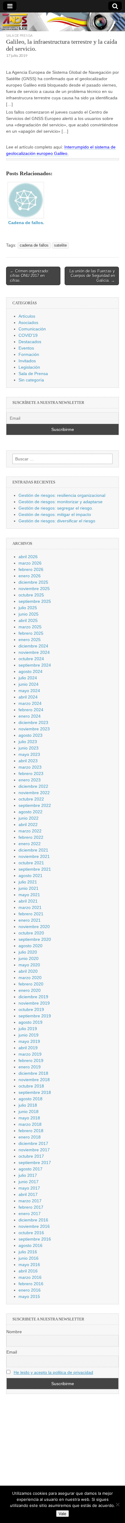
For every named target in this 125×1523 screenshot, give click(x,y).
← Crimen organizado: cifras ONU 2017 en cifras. (29, 276)
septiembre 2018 (35, 1092)
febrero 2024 (31, 709)
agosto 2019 (30, 1022)
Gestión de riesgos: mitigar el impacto (55, 514)
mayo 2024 (29, 690)
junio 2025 (29, 614)
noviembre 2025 (34, 588)
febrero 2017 (31, 1207)
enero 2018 (30, 1137)
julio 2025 (28, 607)
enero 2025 (30, 639)
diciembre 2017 (33, 1143)
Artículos (27, 316)
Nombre (14, 1331)
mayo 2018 (29, 1117)
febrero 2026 (31, 569)
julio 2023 (28, 741)
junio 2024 (29, 684)
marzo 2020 (30, 977)
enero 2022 (30, 843)
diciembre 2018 (33, 1073)
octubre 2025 (31, 594)
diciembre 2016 (33, 1219)
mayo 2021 (29, 894)
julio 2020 (28, 952)
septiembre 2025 (35, 601)
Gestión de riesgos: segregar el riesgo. (56, 508)
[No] (117, 1504)
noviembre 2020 (34, 926)
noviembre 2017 (34, 1149)
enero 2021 (30, 920)
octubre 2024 (31, 658)
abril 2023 (28, 760)
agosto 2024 (30, 671)
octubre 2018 (31, 1086)
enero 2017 (30, 1213)
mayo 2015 (29, 1296)
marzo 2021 (30, 907)
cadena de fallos (34, 245)
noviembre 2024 (34, 652)
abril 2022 (28, 824)
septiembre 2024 (35, 665)
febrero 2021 (31, 913)
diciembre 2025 (33, 582)
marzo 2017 (30, 1200)
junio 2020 (29, 958)
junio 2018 (29, 1111)
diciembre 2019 (33, 996)
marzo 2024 (30, 703)
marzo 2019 (30, 1054)
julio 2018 (28, 1105)
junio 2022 (29, 818)
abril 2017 (28, 1194)
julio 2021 (28, 881)
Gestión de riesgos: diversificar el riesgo (57, 520)
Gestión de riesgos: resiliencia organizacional (62, 495)
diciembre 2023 (33, 722)
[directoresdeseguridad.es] (62, 22)
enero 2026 (30, 575)
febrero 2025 (31, 633)
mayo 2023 (29, 754)
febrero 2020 (31, 984)
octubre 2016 (31, 1232)
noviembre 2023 (34, 728)
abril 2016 (28, 1271)
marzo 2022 (30, 830)
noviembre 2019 (34, 1003)
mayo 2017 (29, 1188)
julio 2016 (28, 1251)
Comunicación (32, 328)
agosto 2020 (30, 945)
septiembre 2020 (35, 939)
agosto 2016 (30, 1245)
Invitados (27, 360)
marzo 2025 (30, 626)
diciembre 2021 (33, 850)
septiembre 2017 (35, 1162)
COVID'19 (28, 335)
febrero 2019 (31, 1060)
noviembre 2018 (34, 1079)
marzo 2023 (30, 767)
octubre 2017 (31, 1156)
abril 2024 (28, 697)
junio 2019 (29, 1035)
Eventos (26, 348)
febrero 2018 (31, 1130)
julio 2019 (28, 1028)
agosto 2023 (30, 735)
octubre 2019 (31, 1009)
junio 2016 (29, 1258)
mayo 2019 (29, 1041)
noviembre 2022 (34, 792)
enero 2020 (30, 990)
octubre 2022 (31, 799)
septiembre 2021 (35, 869)
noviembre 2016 (34, 1226)
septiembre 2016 (35, 1239)
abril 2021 (28, 901)
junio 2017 (29, 1181)
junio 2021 (29, 888)
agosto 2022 (30, 811)
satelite (60, 245)
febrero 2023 (31, 773)
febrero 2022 (31, 837)
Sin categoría (31, 379)
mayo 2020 (29, 964)
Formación (29, 354)
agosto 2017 (30, 1168)
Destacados (30, 341)
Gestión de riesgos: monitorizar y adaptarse (61, 501)
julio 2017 (28, 1175)
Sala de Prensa (19, 35)
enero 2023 (30, 779)
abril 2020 (28, 971)
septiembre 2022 (35, 805)
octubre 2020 (31, 933)
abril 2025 (28, 620)
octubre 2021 (31, 862)
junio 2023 (29, 748)
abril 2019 (28, 1047)
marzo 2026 (30, 563)
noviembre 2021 (34, 856)
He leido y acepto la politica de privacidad (53, 1372)
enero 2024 (30, 716)
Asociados (28, 322)
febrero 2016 (31, 1283)
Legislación (29, 367)
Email (11, 1352)
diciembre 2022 (33, 786)
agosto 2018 (30, 1098)
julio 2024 (28, 677)
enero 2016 (30, 1290)
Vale (62, 1513)
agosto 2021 (30, 875)
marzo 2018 (30, 1124)
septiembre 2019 (35, 1015)
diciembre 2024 (33, 646)
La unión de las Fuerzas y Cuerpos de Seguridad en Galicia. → (92, 276)
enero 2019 (30, 1066)
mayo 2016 (29, 1264)
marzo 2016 (30, 1277)
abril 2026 (28, 556)
